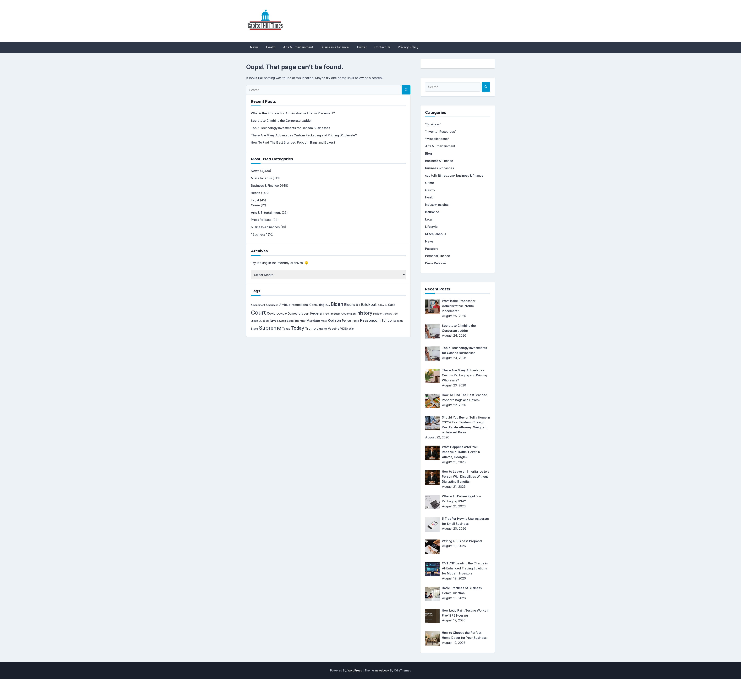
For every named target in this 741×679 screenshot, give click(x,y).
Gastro (430, 190)
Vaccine (333, 328)
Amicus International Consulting (302, 305)
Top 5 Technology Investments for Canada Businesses (290, 128)
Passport (431, 249)
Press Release (261, 220)
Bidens (349, 305)
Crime (255, 205)
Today (297, 328)
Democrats (295, 313)
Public (355, 321)
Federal (316, 313)
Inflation (377, 313)
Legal (255, 200)
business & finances (265, 227)
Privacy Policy (408, 47)
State (254, 328)
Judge (254, 320)
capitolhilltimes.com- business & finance (454, 175)
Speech (398, 320)
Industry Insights (436, 205)
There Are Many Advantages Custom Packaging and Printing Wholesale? (304, 135)
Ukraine (322, 328)
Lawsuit (281, 320)
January (387, 313)
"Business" (259, 234)
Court (258, 312)
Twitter (361, 47)
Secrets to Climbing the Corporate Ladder (281, 121)
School (386, 320)
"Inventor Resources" (440, 132)
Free (326, 313)
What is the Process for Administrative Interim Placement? (293, 113)
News (254, 47)
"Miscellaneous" (437, 139)
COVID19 (282, 313)
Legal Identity (296, 320)
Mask (324, 320)
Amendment (258, 305)
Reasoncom (370, 320)
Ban (328, 305)
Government (348, 313)
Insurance (432, 212)
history (364, 313)
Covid (271, 313)
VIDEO (344, 328)
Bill (358, 305)
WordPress (355, 670)
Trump (310, 328)
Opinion (334, 320)
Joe (395, 313)
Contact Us (382, 47)
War (351, 328)
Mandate (313, 320)
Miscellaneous (261, 178)
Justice (264, 320)
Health (270, 47)
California (382, 305)
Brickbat (368, 304)
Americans (272, 305)
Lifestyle (431, 227)
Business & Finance (335, 47)
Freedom (335, 313)
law (273, 320)
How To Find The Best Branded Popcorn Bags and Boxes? (293, 142)
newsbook (382, 670)
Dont (306, 313)
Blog (428, 153)
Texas (286, 328)
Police (346, 320)
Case (391, 305)
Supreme (270, 328)
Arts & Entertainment (298, 47)
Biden (337, 304)
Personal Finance (437, 256)
